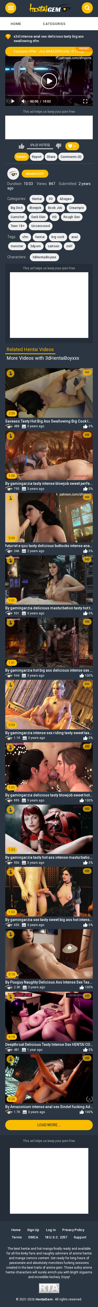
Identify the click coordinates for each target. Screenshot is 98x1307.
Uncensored (40, 226)
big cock (57, 237)
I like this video (21, 146)
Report (37, 157)
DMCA (33, 1237)
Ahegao (66, 199)
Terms (17, 1237)
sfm (25, 237)
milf (69, 246)
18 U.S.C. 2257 (56, 1237)
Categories (54, 24)
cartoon (54, 246)
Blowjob (35, 208)
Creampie (76, 208)
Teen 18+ (18, 226)
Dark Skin (38, 217)
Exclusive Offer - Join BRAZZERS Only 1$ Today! (49, 51)
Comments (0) (71, 157)
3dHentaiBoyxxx (44, 257)
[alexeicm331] (13, 174)
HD (54, 217)
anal (74, 237)
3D (51, 199)
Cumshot (18, 217)
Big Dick (17, 208)
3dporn (35, 246)
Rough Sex (72, 217)
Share (51, 157)
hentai (40, 237)
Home (16, 24)
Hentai (37, 199)
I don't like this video (58, 146)
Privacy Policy (73, 1230)
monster (17, 246)
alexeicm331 (35, 174)
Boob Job (55, 208)
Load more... (49, 1125)
